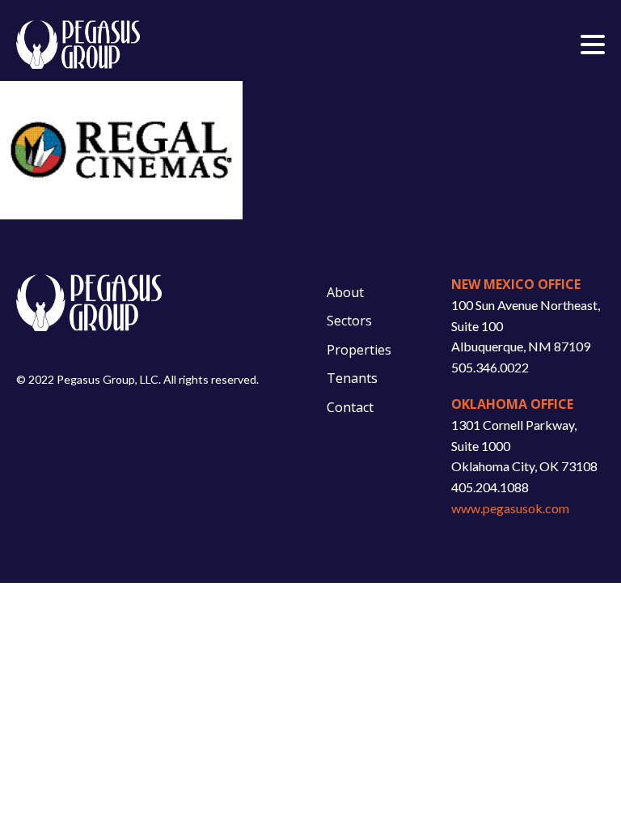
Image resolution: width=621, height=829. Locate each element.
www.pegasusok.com (510, 508)
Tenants (352, 378)
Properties (359, 350)
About (345, 292)
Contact (350, 407)
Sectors (349, 320)
